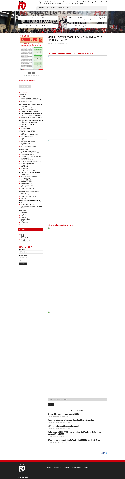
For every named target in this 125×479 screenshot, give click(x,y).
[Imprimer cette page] (102, 453)
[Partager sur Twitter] (106, 453)
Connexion (23, 264)
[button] (25, 75)
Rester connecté (25, 261)
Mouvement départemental (58, 400)
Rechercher (25, 87)
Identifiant (22, 249)
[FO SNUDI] (22, 472)
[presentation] (29, 73)
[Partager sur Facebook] (104, 453)
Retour (51, 404)
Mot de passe (23, 255)
